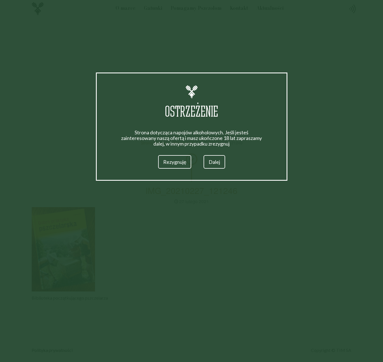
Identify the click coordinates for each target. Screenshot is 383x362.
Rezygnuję (174, 162)
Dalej (214, 162)
